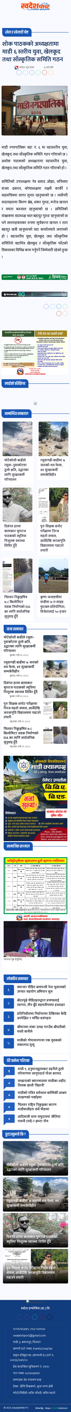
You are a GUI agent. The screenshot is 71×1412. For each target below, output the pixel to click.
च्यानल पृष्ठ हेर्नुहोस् (13, 959)
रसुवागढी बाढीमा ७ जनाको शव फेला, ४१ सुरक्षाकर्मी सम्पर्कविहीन (32, 1203)
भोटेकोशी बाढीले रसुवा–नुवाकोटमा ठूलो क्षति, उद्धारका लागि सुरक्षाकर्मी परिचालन (35, 1167)
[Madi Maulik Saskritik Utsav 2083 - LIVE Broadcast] (35, 939)
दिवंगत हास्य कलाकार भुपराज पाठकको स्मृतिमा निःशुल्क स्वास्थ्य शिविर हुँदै (32, 1239)
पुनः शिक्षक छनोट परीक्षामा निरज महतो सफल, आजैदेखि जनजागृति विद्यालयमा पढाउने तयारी (31, 1273)
